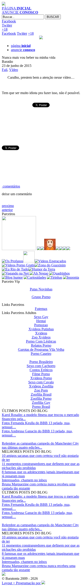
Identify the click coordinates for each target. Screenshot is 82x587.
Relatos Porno (41, 345)
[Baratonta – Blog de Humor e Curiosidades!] (3, 4)
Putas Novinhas (41, 289)
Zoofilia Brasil (41, 394)
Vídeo (13, 70)
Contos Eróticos (41, 370)
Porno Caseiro (41, 354)
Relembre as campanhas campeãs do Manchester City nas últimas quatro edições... (40, 445)
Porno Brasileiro (41, 362)
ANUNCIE (20, 12)
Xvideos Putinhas (41, 329)
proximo (8, 206)
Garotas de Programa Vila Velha (41, 349)
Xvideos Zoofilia (41, 386)
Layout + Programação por (21, 583)
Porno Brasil (41, 407)
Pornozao (41, 325)
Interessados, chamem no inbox (24, 480)
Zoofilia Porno (41, 398)
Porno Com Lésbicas (41, 341)
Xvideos (41, 333)
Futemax (41, 309)
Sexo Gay (41, 317)
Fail (4, 70)
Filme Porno (41, 374)
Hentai (41, 321)
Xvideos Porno (41, 378)
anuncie (23, 50)
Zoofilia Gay (41, 402)
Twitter (7, 25)
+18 (5, 29)
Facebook (9, 21)
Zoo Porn (41, 390)
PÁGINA (16, 8)
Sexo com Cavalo (41, 382)
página (21, 46)
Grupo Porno (41, 297)
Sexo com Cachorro (41, 366)
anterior (7, 210)
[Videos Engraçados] (50, 261)
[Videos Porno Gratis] (18, 265)
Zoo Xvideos (41, 337)
